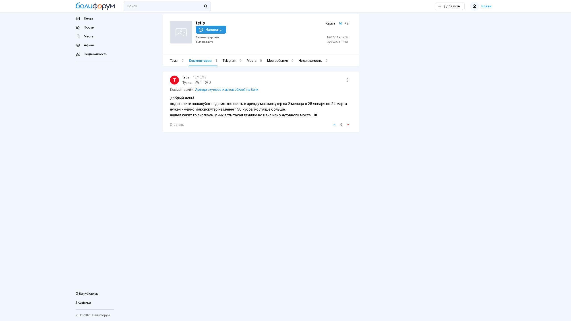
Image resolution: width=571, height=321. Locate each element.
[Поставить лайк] (335, 125)
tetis (185, 77)
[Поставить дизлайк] (348, 125)
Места (254, 61)
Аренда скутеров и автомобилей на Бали (226, 90)
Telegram (232, 61)
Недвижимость (313, 61)
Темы (177, 61)
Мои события (280, 61)
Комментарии (203, 61)
